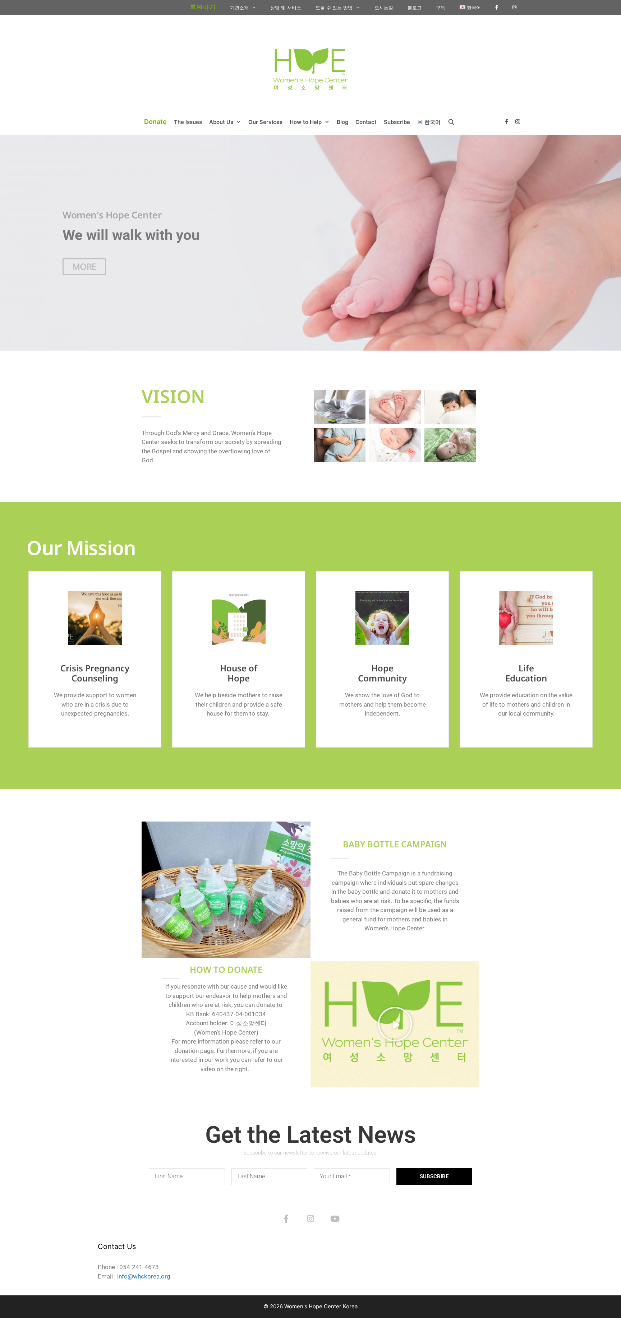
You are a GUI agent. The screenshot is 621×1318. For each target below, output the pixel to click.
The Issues (188, 122)
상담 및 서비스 (285, 7)
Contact (366, 122)
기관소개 (239, 7)
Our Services (265, 122)
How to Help (306, 122)
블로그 (415, 7)
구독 (440, 7)
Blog (342, 122)
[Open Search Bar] (451, 122)
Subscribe (397, 122)
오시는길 (383, 7)
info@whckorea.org (143, 1276)
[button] (395, 1024)
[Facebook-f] (286, 1218)
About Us (221, 122)
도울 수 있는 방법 (334, 7)
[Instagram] (310, 1218)
